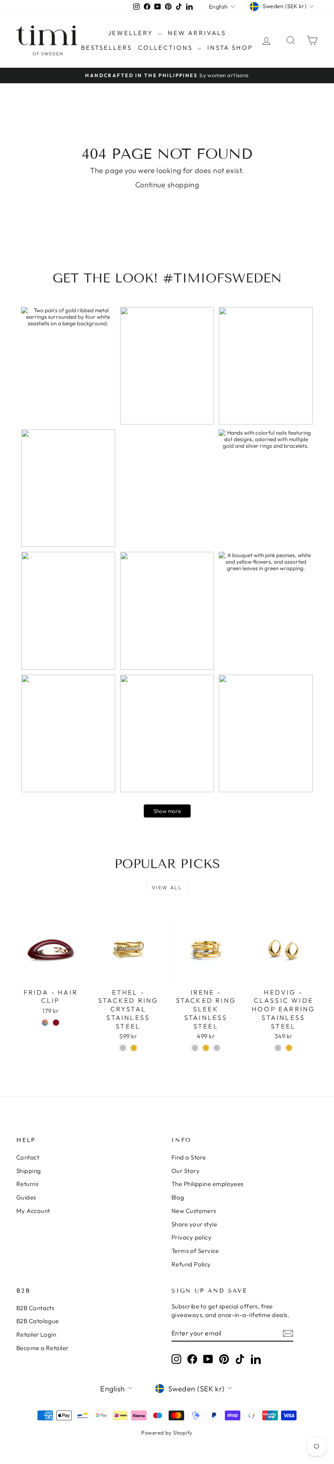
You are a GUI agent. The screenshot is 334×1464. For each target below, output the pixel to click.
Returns (27, 1184)
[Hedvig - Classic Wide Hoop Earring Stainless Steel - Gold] (289, 1048)
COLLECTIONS (166, 47)
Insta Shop (230, 47)
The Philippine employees (207, 1184)
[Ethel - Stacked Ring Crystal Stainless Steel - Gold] (134, 1048)
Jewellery (132, 33)
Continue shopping (167, 184)
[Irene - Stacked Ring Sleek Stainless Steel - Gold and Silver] (217, 1048)
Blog (178, 1197)
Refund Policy (191, 1264)
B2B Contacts (35, 1308)
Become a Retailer (42, 1348)
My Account (33, 1211)
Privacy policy (191, 1237)
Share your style (194, 1224)
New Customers (193, 1211)
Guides (26, 1197)
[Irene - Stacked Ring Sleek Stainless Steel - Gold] (206, 1048)
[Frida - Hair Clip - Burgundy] (56, 1022)
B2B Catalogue (37, 1321)
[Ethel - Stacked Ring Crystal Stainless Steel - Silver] (123, 1048)
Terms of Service (195, 1251)
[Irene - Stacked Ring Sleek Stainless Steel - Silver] (195, 1048)
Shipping (28, 1171)
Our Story (185, 1171)
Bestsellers (106, 47)
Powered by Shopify (166, 1432)
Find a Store (188, 1157)
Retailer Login (36, 1334)
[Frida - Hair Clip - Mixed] (45, 1022)
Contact (27, 1157)
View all (167, 887)
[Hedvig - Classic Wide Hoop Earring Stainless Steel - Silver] (278, 1048)
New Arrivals (197, 33)
